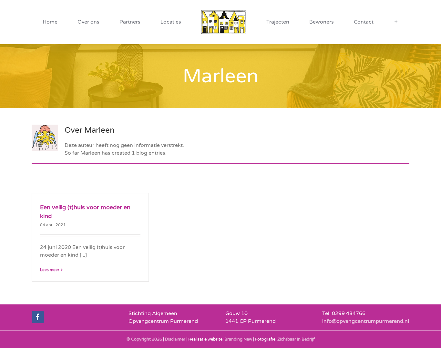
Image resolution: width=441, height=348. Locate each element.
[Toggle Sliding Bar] (344, 22)
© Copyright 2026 (144, 339)
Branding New (238, 339)
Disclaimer (175, 339)
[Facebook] (38, 317)
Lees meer (49, 270)
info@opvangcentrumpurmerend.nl (365, 321)
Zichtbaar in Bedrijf (296, 339)
